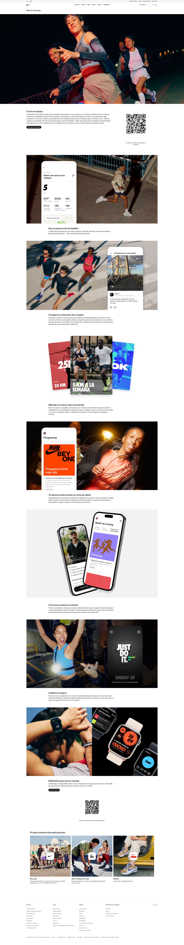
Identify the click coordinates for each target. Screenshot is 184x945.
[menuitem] (141, 1)
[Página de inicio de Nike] (28, 5)
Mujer (88, 4)
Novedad (77, 4)
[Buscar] (140, 4)
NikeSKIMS (106, 4)
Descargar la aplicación (34, 127)
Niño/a (94, 4)
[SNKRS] (133, 859)
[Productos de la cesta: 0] (156, 4)
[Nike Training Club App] (92, 860)
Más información (54, 790)
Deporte (99, 4)
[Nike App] (50, 860)
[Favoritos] (153, 4)
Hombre (83, 4)
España (156, 904)
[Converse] (31, 1)
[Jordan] (27, 1)
